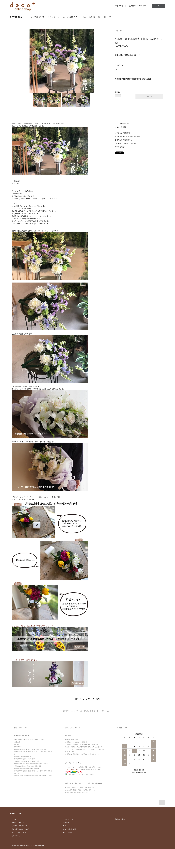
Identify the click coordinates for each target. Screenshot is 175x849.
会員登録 (132, 6)
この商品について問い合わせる (126, 143)
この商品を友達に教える (123, 140)
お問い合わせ (54, 17)
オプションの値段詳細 (122, 133)
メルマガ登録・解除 (69, 829)
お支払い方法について (19, 822)
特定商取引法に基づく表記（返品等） (128, 136)
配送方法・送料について (20, 825)
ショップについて (36, 17)
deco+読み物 (89, 17)
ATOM (70, 832)
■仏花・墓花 (118, 31)
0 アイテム (160, 6)
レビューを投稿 (120, 127)
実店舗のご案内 (120, 819)
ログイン (142, 6)
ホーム (14, 819)
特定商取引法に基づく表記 (20, 829)
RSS (64, 832)
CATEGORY (16, 17)
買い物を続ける (120, 147)
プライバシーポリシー (19, 832)
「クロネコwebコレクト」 (73, 769)
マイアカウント (121, 6)
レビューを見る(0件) (122, 123)
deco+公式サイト (71, 17)
